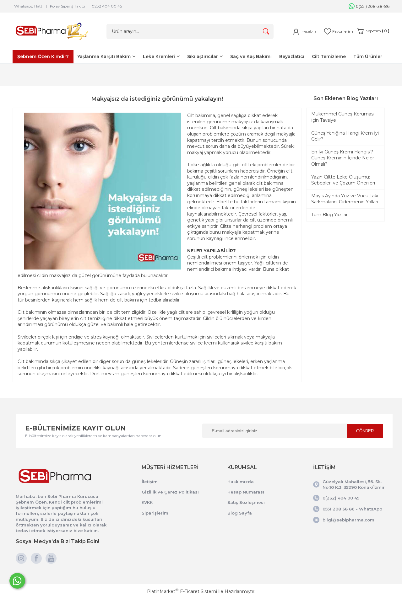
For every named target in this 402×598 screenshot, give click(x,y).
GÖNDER (365, 431)
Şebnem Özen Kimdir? (43, 56)
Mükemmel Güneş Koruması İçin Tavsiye (342, 117)
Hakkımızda (240, 481)
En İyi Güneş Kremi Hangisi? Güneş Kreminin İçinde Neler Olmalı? (342, 158)
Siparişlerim (155, 512)
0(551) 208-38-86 (372, 6)
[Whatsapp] (17, 581)
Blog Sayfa (239, 512)
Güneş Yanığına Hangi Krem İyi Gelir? (345, 136)
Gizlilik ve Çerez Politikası (170, 491)
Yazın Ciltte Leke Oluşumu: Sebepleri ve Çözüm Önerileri (343, 180)
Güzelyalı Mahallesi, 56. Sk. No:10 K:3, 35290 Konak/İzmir (354, 484)
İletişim (150, 481)
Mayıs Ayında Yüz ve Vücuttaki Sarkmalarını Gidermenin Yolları (344, 199)
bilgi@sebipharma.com (348, 519)
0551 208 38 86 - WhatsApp (352, 508)
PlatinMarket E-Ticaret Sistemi (182, 591)
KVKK (147, 502)
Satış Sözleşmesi (246, 502)
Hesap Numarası (245, 491)
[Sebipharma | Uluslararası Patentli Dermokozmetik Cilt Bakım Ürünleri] (52, 41)
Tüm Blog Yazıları (330, 214)
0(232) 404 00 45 (341, 497)
